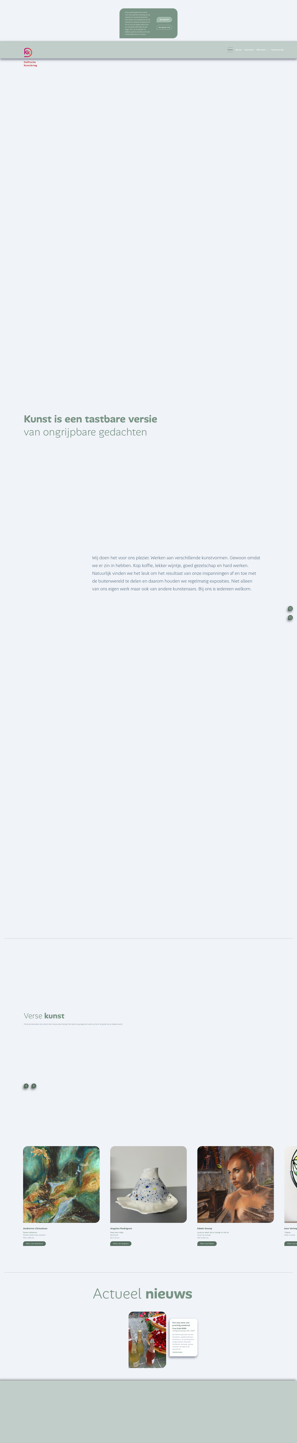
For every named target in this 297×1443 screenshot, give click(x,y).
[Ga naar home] (28, 52)
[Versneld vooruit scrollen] (26, 1085)
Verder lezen (177, 1352)
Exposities (249, 50)
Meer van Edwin (207, 1243)
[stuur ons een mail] (290, 617)
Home (230, 50)
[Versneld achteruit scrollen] (33, 1085)
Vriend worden (277, 50)
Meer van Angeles (121, 1243)
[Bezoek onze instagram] (290, 608)
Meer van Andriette (34, 1243)
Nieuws (239, 50)
